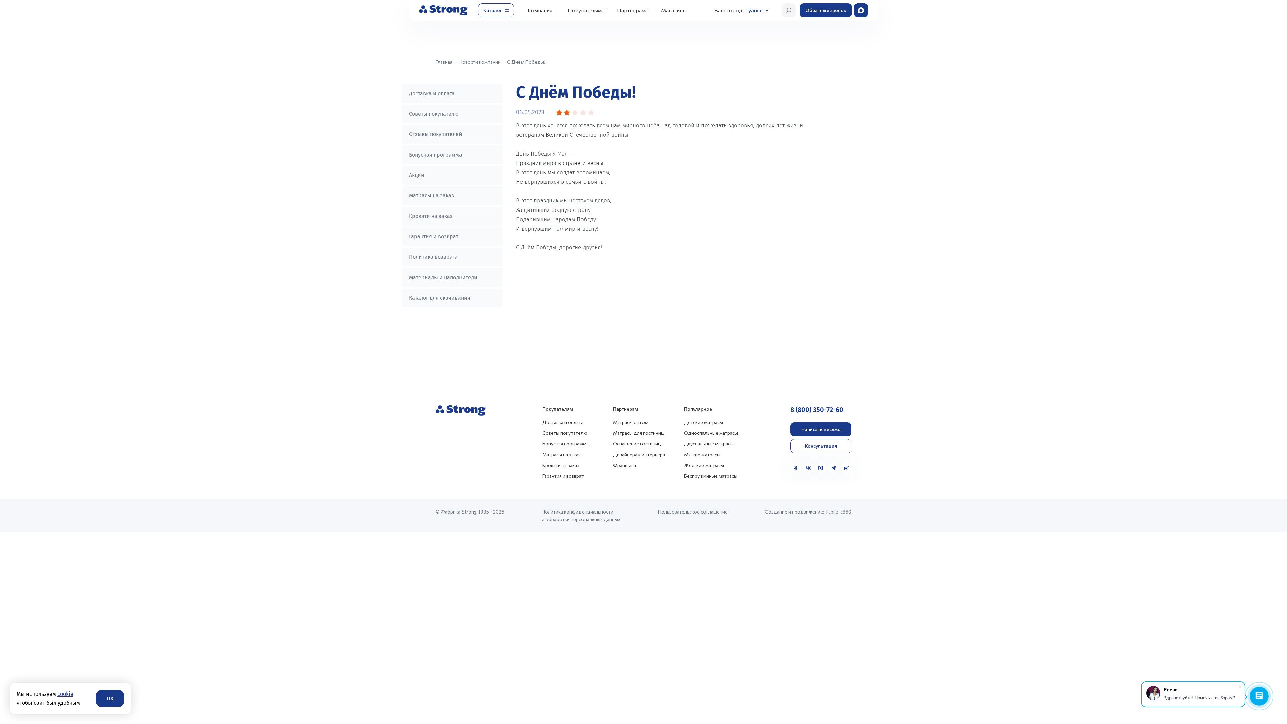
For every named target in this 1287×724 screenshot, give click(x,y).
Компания (540, 10)
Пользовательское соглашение (693, 512)
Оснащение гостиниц (637, 443)
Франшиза (624, 465)
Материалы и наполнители (443, 277)
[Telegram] (833, 468)
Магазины (674, 10)
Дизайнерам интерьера (639, 454)
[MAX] (820, 468)
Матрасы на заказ (431, 195)
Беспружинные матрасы (710, 476)
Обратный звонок (825, 10)
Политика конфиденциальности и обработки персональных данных (581, 515)
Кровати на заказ (431, 216)
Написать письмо (821, 429)
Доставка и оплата (432, 93)
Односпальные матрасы (711, 433)
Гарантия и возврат (433, 236)
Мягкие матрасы (702, 454)
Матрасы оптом (630, 422)
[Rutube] (846, 468)
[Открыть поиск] (789, 10)
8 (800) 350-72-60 (816, 410)
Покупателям (585, 10)
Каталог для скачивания (439, 298)
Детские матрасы (703, 422)
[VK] (808, 468)
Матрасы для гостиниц (638, 433)
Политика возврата (433, 257)
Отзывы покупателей (435, 134)
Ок (110, 698)
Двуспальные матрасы (709, 443)
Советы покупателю (434, 114)
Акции (416, 175)
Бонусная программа (435, 155)
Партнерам (631, 10)
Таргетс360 (838, 512)
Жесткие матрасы (704, 465)
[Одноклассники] (795, 468)
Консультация (821, 446)
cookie (65, 694)
